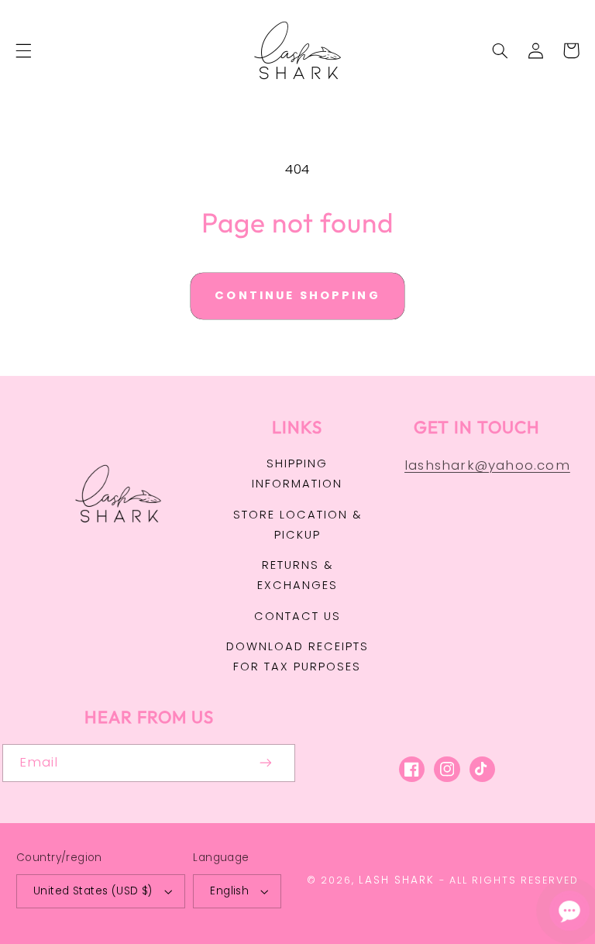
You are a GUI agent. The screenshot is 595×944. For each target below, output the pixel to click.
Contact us (297, 616)
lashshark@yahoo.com (487, 465)
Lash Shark (397, 880)
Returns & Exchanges (297, 575)
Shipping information (297, 473)
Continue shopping (297, 295)
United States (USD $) (93, 891)
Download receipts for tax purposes (297, 656)
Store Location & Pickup (297, 525)
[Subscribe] (266, 763)
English (229, 891)
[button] (23, 50)
